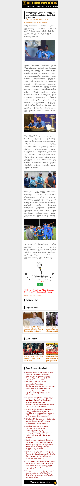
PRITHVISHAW (37, 295)
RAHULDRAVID (28, 295)
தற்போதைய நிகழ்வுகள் (35, 6)
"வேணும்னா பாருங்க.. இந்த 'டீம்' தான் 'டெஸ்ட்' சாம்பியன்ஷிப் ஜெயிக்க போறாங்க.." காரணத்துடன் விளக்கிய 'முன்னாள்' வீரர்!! (40, 474)
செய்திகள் (34, 19)
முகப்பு (28, 19)
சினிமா (49, 6)
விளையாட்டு (43, 19)
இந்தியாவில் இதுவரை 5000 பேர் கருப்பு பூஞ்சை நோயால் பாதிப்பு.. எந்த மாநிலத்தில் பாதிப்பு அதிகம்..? (40, 421)
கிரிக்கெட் (56, 6)
